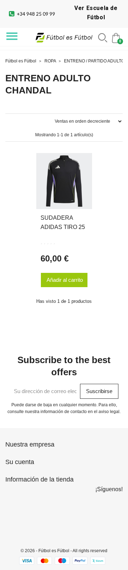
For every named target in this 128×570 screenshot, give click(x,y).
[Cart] (116, 37)
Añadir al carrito (65, 280)
